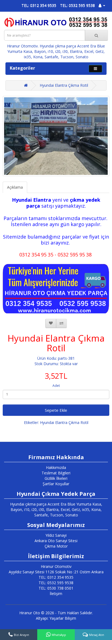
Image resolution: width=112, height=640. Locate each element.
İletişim (56, 593)
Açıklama (15, 187)
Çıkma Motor (56, 546)
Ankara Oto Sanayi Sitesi (56, 540)
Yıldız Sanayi (56, 535)
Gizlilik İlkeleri (56, 478)
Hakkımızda (56, 467)
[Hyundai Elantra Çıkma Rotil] (56, 136)
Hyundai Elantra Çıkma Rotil (64, 85)
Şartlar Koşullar (56, 483)
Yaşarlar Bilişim (62, 618)
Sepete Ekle (56, 410)
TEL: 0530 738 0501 (56, 588)
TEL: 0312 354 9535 (38, 5)
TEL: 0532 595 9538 (77, 5)
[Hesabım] (102, 5)
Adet (56, 385)
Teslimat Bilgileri (56, 472)
